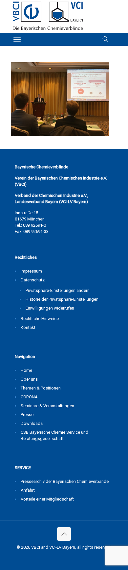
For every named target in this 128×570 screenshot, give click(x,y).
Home (26, 370)
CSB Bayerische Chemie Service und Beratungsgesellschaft (54, 435)
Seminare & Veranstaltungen (47, 405)
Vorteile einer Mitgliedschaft (47, 499)
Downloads (32, 423)
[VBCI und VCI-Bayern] (48, 16)
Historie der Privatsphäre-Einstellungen (62, 299)
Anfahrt (28, 490)
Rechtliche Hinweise (40, 318)
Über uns (29, 379)
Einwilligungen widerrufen (50, 308)
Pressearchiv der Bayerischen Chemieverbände (65, 481)
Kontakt (28, 327)
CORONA (29, 396)
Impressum (31, 271)
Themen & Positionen (41, 388)
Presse (27, 414)
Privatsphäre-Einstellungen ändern (58, 290)
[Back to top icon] (64, 534)
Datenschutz (33, 279)
